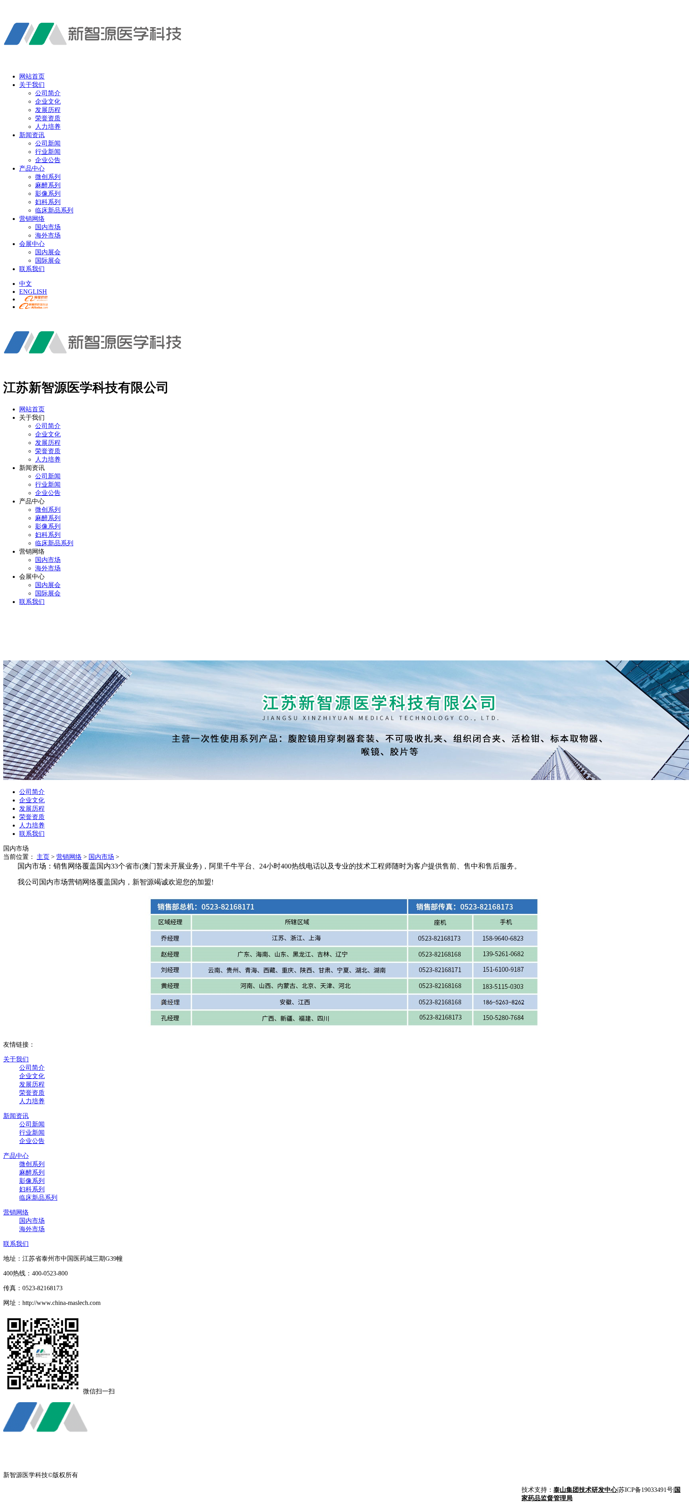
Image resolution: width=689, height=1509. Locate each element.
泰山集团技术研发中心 (585, 1489)
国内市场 (48, 227)
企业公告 (48, 160)
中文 (25, 283)
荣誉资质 (48, 118)
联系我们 (32, 268)
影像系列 (48, 193)
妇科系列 (48, 201)
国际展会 (48, 260)
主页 (43, 856)
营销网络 (32, 218)
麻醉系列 (48, 185)
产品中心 (32, 168)
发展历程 (48, 109)
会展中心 (32, 243)
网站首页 (32, 76)
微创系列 (48, 176)
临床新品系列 (54, 210)
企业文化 (48, 101)
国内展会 (48, 252)
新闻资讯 (32, 135)
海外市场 (48, 235)
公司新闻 (48, 143)
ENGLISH (33, 291)
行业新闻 (48, 151)
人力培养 (48, 126)
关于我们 (32, 84)
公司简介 (48, 93)
